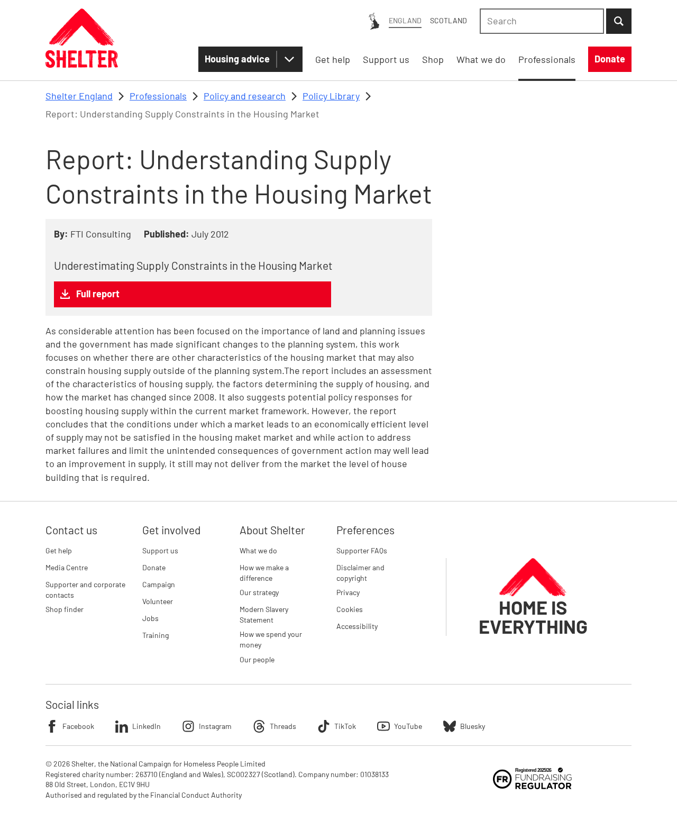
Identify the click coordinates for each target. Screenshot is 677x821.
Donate (154, 567)
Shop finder (64, 609)
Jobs (150, 618)
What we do (258, 550)
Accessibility (357, 626)
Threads (283, 726)
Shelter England (79, 96)
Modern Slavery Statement (264, 614)
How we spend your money (271, 639)
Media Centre (66, 567)
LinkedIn (146, 726)
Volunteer (157, 601)
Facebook (78, 726)
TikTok (345, 726)
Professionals (158, 96)
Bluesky (472, 726)
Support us (160, 550)
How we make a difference (264, 572)
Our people (257, 659)
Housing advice (237, 59)
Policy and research (245, 96)
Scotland (448, 20)
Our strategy (259, 592)
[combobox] (542, 21)
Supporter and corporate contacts (85, 589)
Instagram (215, 726)
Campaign (158, 584)
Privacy (348, 592)
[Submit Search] (619, 21)
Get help (58, 550)
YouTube (408, 726)
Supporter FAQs (361, 550)
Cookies (349, 609)
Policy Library (331, 96)
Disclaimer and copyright (360, 572)
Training (155, 635)
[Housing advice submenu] (289, 59)
